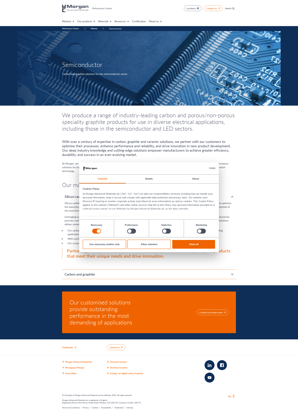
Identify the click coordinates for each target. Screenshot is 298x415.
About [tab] (195, 178)
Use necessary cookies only (104, 244)
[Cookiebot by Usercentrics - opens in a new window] (201, 168)
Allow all (193, 244)
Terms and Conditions (71, 407)
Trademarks (119, 407)
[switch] (131, 231)
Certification (139, 21)
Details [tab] (149, 178)
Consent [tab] (102, 178)
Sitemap (129, 407)
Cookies (95, 407)
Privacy (86, 407)
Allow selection (149, 244)
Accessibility (106, 407)
